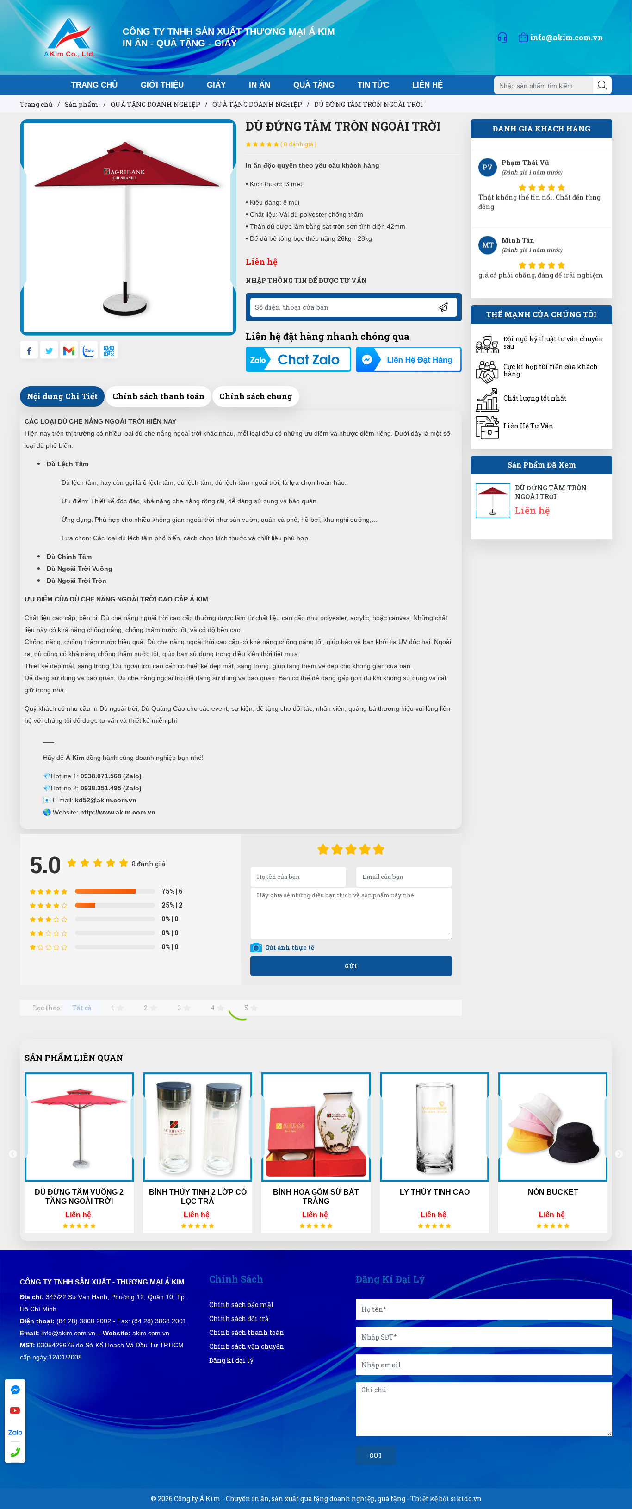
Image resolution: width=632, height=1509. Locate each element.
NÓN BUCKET (553, 1192)
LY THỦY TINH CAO (435, 1192)
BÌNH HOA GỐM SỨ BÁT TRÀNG (316, 1196)
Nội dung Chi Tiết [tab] (62, 396)
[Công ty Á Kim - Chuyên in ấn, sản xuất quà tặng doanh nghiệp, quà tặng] (69, 36)
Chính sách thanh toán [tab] (158, 396)
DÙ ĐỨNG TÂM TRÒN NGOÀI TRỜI (551, 492)
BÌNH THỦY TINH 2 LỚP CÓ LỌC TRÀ (198, 1196)
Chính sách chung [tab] (255, 396)
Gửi (351, 966)
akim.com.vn (150, 1333)
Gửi (375, 1455)
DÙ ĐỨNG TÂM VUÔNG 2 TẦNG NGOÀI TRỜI (79, 1196)
